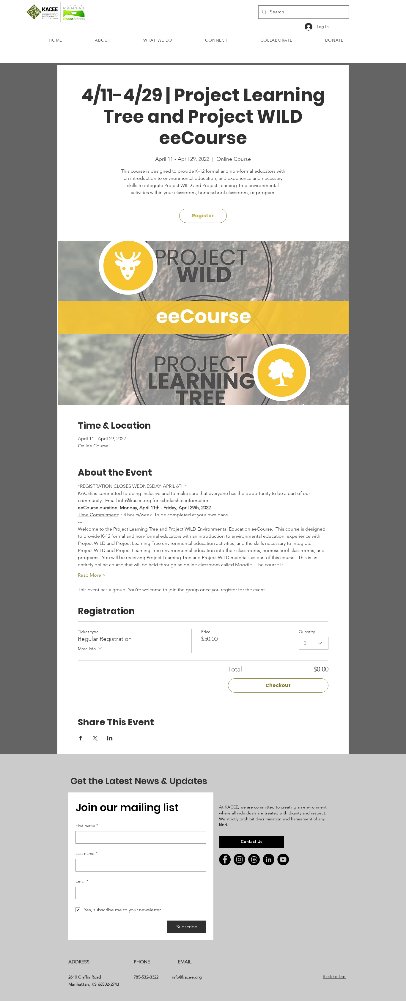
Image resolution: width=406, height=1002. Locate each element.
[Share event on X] (95, 738)
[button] (103, 40)
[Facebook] (225, 859)
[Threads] (254, 859)
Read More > (92, 575)
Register (203, 215)
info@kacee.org (187, 977)
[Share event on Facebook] (81, 738)
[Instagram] (239, 859)
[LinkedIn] (268, 859)
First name (86, 825)
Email (81, 881)
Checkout (278, 685)
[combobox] (313, 643)
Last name (86, 853)
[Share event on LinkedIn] (110, 738)
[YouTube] (283, 859)
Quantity (307, 631)
